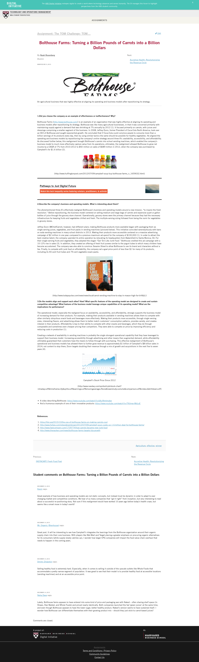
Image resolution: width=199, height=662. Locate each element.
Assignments (99, 20)
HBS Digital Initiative (53, 3)
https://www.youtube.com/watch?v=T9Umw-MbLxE (117, 403)
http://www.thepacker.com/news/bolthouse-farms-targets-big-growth (70, 430)
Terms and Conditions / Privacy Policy (99, 650)
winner (159, 445)
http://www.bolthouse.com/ (65, 122)
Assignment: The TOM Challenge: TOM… (64, 33)
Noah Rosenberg (47, 55)
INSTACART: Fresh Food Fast (49, 461)
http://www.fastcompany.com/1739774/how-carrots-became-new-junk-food (73, 427)
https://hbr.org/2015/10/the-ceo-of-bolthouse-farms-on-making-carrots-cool (74, 422)
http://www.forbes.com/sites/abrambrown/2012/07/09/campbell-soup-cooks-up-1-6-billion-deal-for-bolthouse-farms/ (92, 425)
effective (151, 445)
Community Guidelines (99, 654)
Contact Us (99, 657)
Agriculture (141, 445)
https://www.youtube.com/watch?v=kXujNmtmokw (89, 400)
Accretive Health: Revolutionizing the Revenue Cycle (145, 61)
